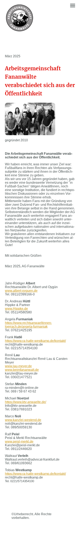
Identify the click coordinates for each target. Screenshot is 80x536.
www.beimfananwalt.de (22, 369)
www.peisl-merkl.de (19, 441)
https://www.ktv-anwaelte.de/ (25, 402)
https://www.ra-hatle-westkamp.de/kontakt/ (35, 341)
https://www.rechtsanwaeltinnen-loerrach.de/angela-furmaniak (28, 324)
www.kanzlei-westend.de (23, 420)
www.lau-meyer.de (18, 366)
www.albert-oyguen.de (21, 290)
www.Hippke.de (16, 308)
